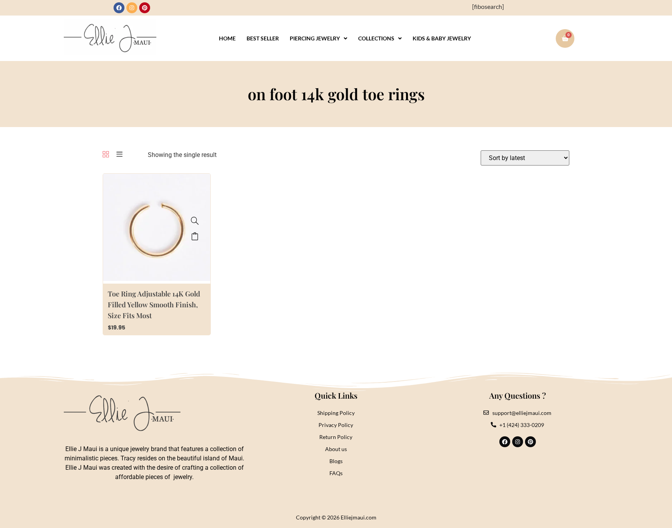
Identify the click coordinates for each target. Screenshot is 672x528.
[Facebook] (119, 7)
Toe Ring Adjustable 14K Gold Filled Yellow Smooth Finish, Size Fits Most (154, 304)
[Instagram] (131, 7)
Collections (376, 38)
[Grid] (106, 155)
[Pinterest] (144, 7)
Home (227, 38)
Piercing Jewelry (315, 38)
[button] (318, 38)
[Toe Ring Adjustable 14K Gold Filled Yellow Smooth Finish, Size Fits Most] (195, 221)
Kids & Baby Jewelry (442, 38)
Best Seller (263, 38)
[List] (119, 155)
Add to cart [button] (195, 236)
